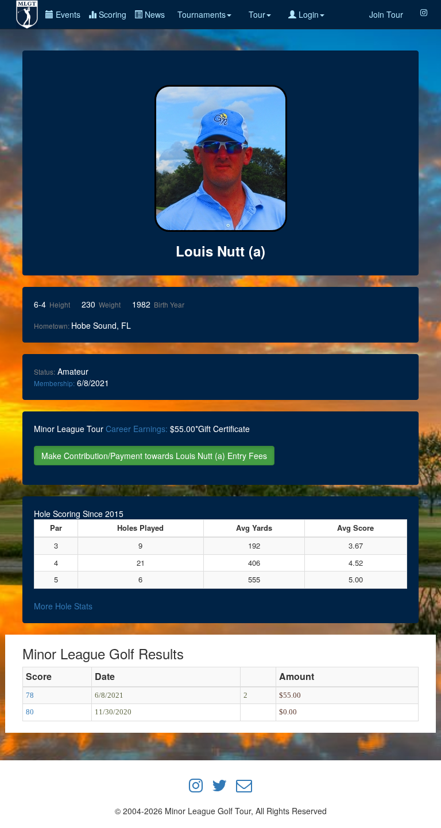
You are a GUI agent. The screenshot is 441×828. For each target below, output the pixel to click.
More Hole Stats (63, 606)
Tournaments (201, 14)
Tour (257, 14)
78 (30, 695)
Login (307, 14)
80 (30, 712)
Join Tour (386, 14)
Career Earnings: (137, 428)
